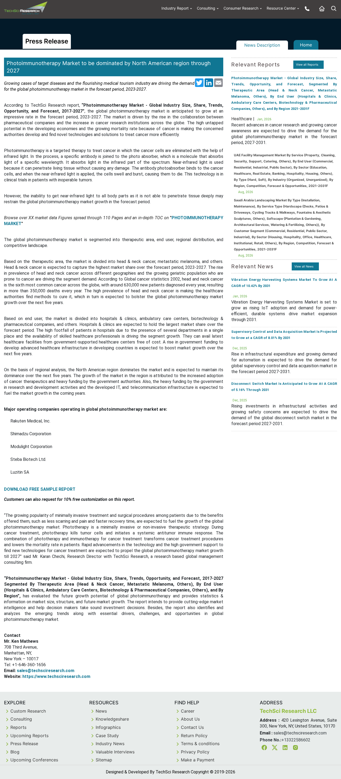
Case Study (107, 735)
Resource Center (281, 8)
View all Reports (307, 64)
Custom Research (28, 711)
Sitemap (104, 759)
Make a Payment (197, 759)
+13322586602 (295, 739)
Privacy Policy (195, 751)
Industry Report (175, 8)
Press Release (24, 743)
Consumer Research (241, 8)
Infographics (108, 727)
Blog (14, 751)
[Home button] (320, 8)
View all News (304, 266)
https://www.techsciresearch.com (56, 676)
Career (187, 711)
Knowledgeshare (112, 719)
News (101, 711)
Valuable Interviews (115, 751)
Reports (18, 727)
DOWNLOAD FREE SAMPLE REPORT (39, 489)
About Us (190, 719)
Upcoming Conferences (34, 759)
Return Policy (194, 735)
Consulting (206, 8)
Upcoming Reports (29, 735)
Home (306, 44)
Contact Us (192, 727)
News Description (262, 45)
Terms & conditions (200, 743)
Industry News (110, 743)
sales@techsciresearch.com (45, 670)
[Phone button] (305, 8)
